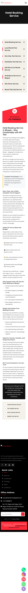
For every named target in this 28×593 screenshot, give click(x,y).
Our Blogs (7, 481)
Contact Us (7, 487)
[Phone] (24, 570)
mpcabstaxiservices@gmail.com (12, 498)
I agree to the (12, 519)
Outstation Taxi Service (13, 62)
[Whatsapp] (24, 584)
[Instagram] (24, 574)
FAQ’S (5, 484)
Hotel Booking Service (13, 42)
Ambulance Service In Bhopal (13, 77)
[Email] (24, 579)
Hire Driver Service (12, 84)
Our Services (7, 478)
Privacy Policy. (16, 519)
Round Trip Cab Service (13, 89)
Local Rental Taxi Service (11, 49)
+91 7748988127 (14, 119)
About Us (6, 475)
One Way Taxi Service (13, 56)
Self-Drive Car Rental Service (12, 69)
